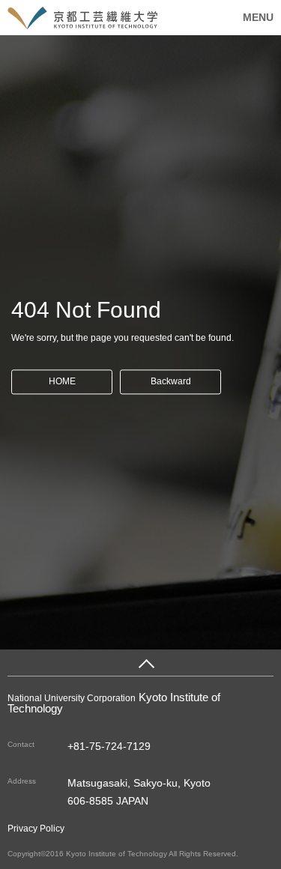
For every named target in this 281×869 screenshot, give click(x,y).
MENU (258, 17)
